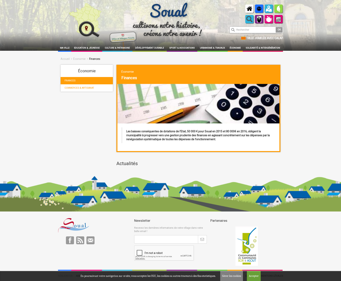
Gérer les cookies (231, 276)
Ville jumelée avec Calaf (265, 38)
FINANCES (70, 80)
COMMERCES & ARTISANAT (79, 87)
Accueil (65, 58)
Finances (94, 58)
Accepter (254, 276)
